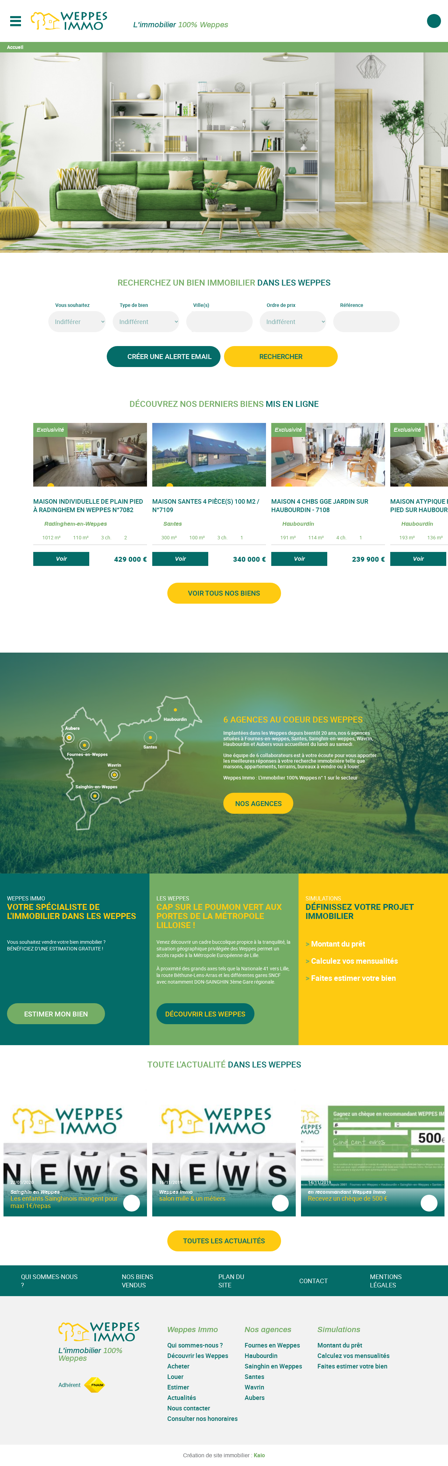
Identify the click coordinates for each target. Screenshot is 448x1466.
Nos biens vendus (137, 1280)
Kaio (259, 1455)
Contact (313, 1281)
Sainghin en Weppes (273, 1366)
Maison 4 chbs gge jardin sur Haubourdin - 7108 (319, 505)
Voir (61, 559)
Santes (254, 1376)
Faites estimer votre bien (353, 978)
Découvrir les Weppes (205, 1014)
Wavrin (254, 1387)
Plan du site (231, 1280)
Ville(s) (201, 305)
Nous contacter (188, 1408)
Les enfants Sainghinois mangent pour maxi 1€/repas (64, 1202)
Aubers (255, 1397)
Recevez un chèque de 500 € (347, 1198)
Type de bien (134, 305)
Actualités (181, 1397)
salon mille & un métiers (192, 1198)
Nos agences (258, 803)
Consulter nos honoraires (202, 1418)
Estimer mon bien (56, 1014)
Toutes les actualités (224, 1240)
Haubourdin (261, 1355)
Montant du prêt (338, 944)
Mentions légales (386, 1280)
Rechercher (280, 356)
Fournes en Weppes (272, 1345)
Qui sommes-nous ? (49, 1280)
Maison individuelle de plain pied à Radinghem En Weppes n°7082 (88, 505)
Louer (175, 1376)
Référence (351, 305)
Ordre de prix (281, 305)
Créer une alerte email (169, 356)
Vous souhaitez (72, 305)
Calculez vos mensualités (354, 961)
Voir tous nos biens (224, 593)
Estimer (178, 1387)
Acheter (178, 1366)
